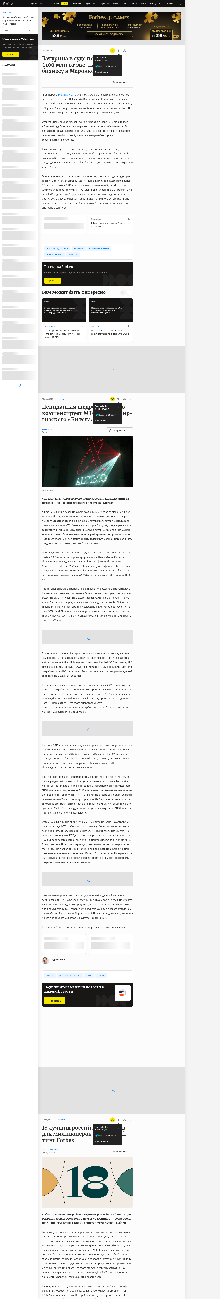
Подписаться (53, 280)
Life (124, 3)
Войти (170, 3)
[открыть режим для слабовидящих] (112, 50)
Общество (95, 326)
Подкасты (104, 3)
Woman (133, 3)
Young (153, 3)
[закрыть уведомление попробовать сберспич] (118, 59)
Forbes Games (56, 3)
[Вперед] (137, 224)
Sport (143, 3)
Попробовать (101, 72)
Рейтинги (77, 3)
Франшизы (90, 3)
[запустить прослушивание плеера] (118, 50)
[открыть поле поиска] (180, 3)
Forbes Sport (49, 326)
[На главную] (8, 3)
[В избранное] (82, 218)
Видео (115, 3)
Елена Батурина (67, 94)
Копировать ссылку (122, 82)
